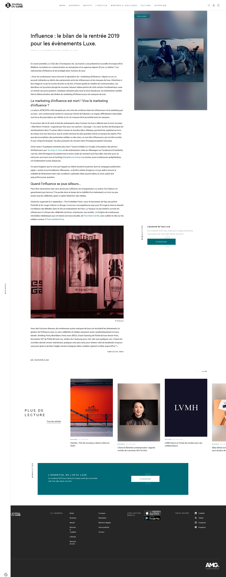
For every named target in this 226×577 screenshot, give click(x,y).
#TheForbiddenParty (54, 219)
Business (74, 5)
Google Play (152, 518)
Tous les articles (54, 421)
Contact (101, 532)
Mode (63, 5)
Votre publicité (104, 527)
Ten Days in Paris (55, 150)
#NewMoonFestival (72, 157)
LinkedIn (201, 513)
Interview (160, 5)
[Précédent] (198, 371)
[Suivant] (204, 371)
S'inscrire (161, 242)
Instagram (202, 522)
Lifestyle (101, 5)
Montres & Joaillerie (124, 5)
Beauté (87, 5)
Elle (97, 215)
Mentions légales (105, 522)
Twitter (201, 518)
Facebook (202, 527)
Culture (146, 5)
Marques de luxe (73, 542)
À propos (102, 513)
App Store (152, 513)
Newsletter (102, 518)
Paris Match (89, 215)
